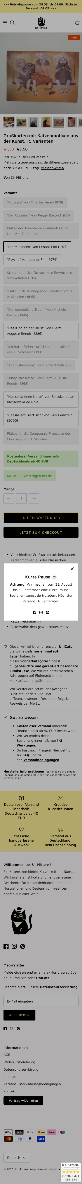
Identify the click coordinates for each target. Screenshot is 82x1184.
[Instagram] (41, 612)
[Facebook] (34, 612)
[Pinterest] (47, 612)
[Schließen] (72, 569)
